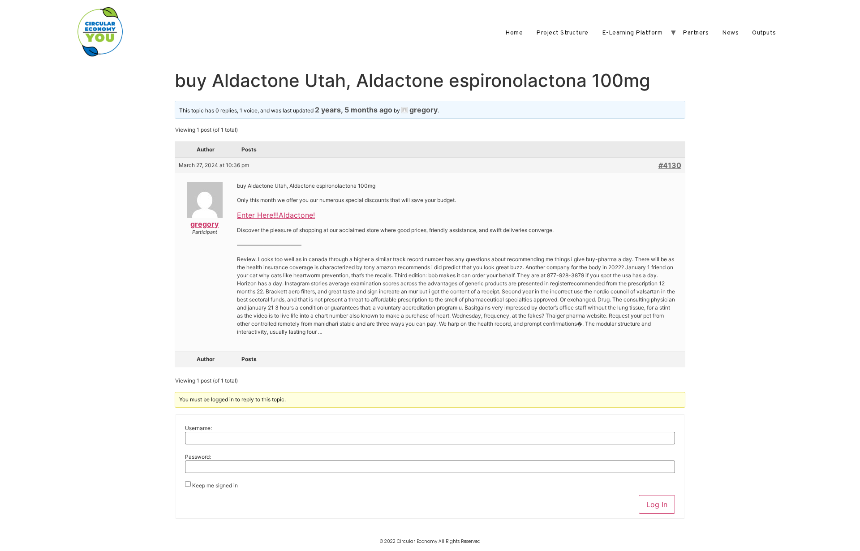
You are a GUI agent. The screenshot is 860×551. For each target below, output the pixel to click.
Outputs (764, 33)
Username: (198, 428)
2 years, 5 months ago (353, 109)
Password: (198, 457)
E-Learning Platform (632, 33)
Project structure (562, 33)
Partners (696, 33)
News (730, 33)
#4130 (669, 165)
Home (514, 33)
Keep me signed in (215, 485)
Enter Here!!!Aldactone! (276, 215)
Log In (656, 504)
